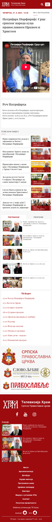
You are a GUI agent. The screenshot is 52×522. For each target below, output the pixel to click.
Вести (26, 467)
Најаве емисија (26, 479)
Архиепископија (26, 471)
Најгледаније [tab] (13, 217)
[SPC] (26, 356)
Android (18, 513)
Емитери (26, 491)
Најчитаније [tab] (38, 217)
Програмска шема (26, 483)
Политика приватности (26, 503)
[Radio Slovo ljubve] (26, 372)
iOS (30, 513)
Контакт (26, 499)
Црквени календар (26, 487)
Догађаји (26, 475)
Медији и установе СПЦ (26, 495)
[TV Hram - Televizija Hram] (13, 4)
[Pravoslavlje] (26, 386)
